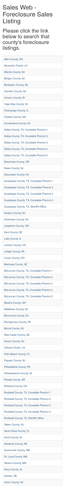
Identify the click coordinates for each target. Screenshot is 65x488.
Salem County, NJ (14, 424)
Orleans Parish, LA (14, 347)
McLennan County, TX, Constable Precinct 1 (28, 270)
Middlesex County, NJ (16, 309)
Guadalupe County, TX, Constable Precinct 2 (28, 187)
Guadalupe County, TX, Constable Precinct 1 (28, 181)
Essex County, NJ (13, 168)
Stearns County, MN (15, 463)
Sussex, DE (10, 475)
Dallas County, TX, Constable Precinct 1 (26, 129)
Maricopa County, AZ (15, 264)
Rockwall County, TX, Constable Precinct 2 (27, 399)
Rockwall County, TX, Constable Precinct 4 (27, 411)
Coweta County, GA (15, 116)
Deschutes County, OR (16, 161)
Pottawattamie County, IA (18, 373)
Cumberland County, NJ (17, 123)
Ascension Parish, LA (15, 65)
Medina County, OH (15, 302)
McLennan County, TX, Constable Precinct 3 (28, 283)
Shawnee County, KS (15, 443)
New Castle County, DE (17, 334)
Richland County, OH (15, 386)
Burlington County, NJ (16, 84)
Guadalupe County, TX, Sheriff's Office (25, 206)
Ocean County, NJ (14, 341)
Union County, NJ (13, 482)
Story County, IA (13, 469)
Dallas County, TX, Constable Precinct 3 (26, 142)
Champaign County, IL (16, 110)
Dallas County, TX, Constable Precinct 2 (26, 136)
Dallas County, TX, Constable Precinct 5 (26, 155)
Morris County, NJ (14, 328)
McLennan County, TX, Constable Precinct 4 (28, 290)
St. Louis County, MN (15, 456)
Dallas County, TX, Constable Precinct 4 (26, 149)
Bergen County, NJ (14, 78)
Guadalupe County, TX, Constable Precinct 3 (28, 193)
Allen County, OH (13, 59)
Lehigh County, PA (14, 251)
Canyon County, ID (14, 97)
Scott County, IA (13, 437)
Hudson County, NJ (14, 213)
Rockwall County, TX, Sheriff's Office (24, 418)
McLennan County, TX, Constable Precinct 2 (28, 277)
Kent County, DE (13, 232)
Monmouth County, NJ (16, 315)
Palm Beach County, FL (17, 354)
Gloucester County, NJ (16, 174)
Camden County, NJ (15, 91)
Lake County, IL (12, 238)
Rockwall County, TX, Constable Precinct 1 (27, 392)
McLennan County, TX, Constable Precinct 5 (28, 296)
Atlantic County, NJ (14, 72)
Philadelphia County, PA (17, 366)
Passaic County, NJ (14, 360)
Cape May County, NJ (16, 104)
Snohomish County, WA (17, 450)
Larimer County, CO (15, 245)
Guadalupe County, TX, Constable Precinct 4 (28, 200)
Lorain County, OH (14, 258)
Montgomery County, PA (17, 322)
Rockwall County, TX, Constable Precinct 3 (27, 405)
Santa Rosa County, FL (17, 431)
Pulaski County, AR (14, 379)
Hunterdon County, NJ (16, 219)
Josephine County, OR (16, 225)
